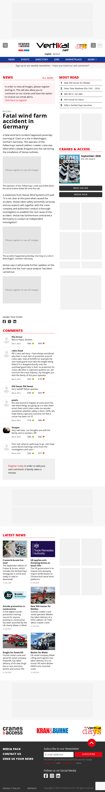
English (48, 54)
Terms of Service (68, 763)
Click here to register (16, 100)
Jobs (56, 59)
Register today (16, 465)
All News (47, 78)
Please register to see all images (21, 170)
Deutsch (56, 54)
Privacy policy (11, 788)
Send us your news (18, 759)
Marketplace (73, 59)
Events (25, 59)
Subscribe (88, 754)
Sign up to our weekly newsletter (33, 65)
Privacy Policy (50, 763)
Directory (41, 59)
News (11, 59)
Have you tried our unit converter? (71, 65)
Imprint (32, 788)
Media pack (81, 194)
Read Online (80, 188)
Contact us (12, 754)
